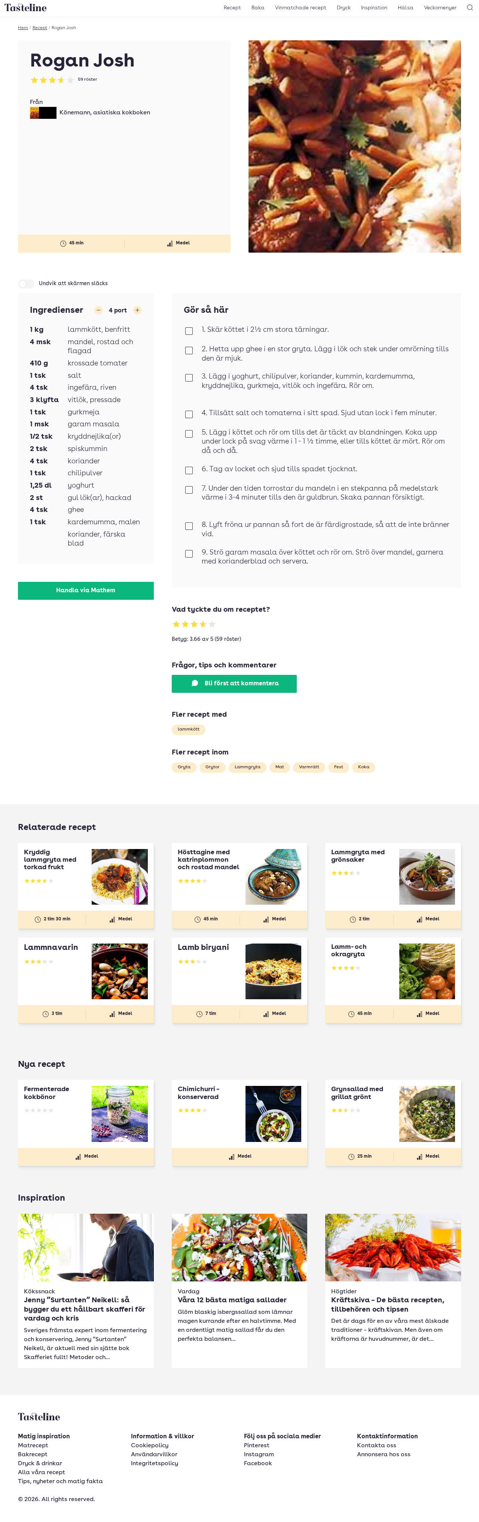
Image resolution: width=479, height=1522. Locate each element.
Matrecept (33, 1446)
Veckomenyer (440, 7)
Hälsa (406, 7)
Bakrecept (33, 1455)
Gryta (184, 767)
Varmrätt (309, 767)
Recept (232, 7)
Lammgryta (247, 767)
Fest (338, 767)
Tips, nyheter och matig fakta (60, 1482)
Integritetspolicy (154, 1464)
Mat (279, 767)
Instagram (259, 1455)
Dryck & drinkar (40, 1464)
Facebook (258, 1464)
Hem (23, 28)
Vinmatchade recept (300, 7)
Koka (363, 767)
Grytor (212, 767)
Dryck (344, 7)
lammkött (188, 729)
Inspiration (374, 7)
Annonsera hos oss (384, 1455)
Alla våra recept (41, 1473)
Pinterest (256, 1446)
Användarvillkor (154, 1455)
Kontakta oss (376, 1446)
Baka (258, 7)
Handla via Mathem (85, 591)
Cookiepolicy (149, 1446)
